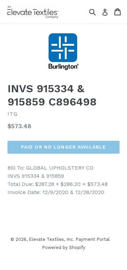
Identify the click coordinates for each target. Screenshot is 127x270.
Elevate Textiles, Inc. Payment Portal (69, 239)
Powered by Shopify (63, 247)
